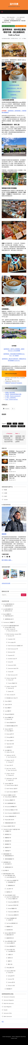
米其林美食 (5, 862)
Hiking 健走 (9, 967)
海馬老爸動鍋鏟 (8, 859)
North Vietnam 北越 (11, 788)
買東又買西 (8, 934)
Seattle (9, 780)
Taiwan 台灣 (8, 729)
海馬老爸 (4, 534)
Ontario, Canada (10, 678)
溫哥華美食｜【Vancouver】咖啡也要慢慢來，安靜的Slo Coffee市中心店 (17, 468)
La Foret (21, 423)
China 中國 (7, 701)
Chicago (10, 762)
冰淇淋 (9, 920)
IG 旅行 (5, 496)
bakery (9, 423)
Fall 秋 (9, 972)
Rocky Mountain (12, 630)
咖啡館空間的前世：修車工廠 (14, 88)
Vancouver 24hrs (8, 1013)
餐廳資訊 (14, 98)
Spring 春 (10, 975)
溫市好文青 (7, 610)
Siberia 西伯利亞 (10, 722)
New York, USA (10, 768)
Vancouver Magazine (9, 1000)
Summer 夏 (10, 982)
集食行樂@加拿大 (7, 873)
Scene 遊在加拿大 (9, 941)
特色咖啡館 (10, 882)
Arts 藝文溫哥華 (7, 609)
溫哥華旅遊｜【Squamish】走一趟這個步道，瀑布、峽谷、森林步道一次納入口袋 (17, 476)
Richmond (10, 652)
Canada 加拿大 (8, 627)
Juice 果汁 (8, 888)
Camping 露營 (9, 943)
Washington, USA (10, 778)
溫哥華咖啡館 (5, 426)
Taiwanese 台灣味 (12, 911)
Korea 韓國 (7, 707)
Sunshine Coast (11, 658)
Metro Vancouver (8, 1016)
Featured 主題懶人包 (8, 795)
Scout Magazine (7, 1006)
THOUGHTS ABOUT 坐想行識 (10, 829)
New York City (11, 770)
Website (7, 383)
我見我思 (7, 834)
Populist (5, 1010)
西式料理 (8, 929)
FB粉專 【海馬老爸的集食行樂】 (13, 394)
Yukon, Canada (10, 694)
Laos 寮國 (7, 711)
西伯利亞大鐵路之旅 (11, 725)
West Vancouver (12, 675)
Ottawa (10, 680)
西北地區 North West (11, 698)
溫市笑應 (14, 4)
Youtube (6, 499)
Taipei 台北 (9, 743)
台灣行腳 (8, 747)
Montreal (10, 688)
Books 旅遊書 (6, 614)
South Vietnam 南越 (11, 791)
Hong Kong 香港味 (12, 902)
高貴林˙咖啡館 (21, 426)
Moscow (8, 719)
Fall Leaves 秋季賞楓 (9, 806)
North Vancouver (12, 648)
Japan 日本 (7, 704)
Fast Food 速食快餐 (10, 923)
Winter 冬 (10, 985)
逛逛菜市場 (8, 938)
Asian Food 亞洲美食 (11, 897)
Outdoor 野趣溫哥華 (9, 816)
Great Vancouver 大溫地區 (14, 645)
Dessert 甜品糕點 (10, 918)
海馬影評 (7, 847)
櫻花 (9, 964)
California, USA (9, 755)
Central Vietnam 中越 (11, 785)
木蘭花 (9, 954)
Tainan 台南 (9, 740)
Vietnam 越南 (8, 783)
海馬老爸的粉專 (6, 583)
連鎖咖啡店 (10, 885)
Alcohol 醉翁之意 (10, 877)
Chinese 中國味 (11, 898)
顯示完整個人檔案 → (7, 560)
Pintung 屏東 (9, 737)
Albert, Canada (10, 629)
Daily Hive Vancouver (9, 1003)
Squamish (10, 655)
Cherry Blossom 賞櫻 (10, 796)
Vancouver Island (12, 668)
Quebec (10, 691)
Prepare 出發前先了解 (8, 826)
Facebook (13, 383)
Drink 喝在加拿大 (9, 875)
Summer (10, 979)
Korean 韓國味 (11, 908)
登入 (3, 1021)
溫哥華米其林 (8, 867)
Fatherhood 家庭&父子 (10, 809)
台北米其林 (7, 864)
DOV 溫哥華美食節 (9, 803)
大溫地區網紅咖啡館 (14, 85)
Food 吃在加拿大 (8, 895)
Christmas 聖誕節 (9, 800)
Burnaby (10, 635)
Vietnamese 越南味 (12, 915)
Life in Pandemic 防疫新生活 (11, 813)
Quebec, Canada (10, 686)
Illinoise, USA (9, 760)
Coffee (14, 423)
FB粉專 (5, 489)
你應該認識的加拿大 (9, 822)
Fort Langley (11, 642)
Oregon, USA (9, 773)
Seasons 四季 (9, 970)
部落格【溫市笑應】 (10, 392)
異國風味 (8, 926)
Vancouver (10, 665)
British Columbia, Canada (8, 26)
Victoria (10, 671)
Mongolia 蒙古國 (8, 714)
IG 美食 (5, 493)
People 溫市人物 (8, 819)
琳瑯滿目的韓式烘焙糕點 (14, 91)
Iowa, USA (8, 765)
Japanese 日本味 (12, 905)
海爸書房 (7, 844)
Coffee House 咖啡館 (21, 26)
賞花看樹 (8, 988)
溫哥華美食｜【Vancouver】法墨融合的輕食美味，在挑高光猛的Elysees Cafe (17, 452)
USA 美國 (7, 750)
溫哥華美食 (13, 426)
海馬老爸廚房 (6, 854)
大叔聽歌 (7, 831)
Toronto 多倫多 (11, 683)
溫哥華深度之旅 (8, 619)
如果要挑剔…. (14, 94)
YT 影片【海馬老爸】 (10, 397)
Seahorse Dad (6, 38)
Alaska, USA (9, 752)
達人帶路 (5, 870)
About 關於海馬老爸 (7, 604)
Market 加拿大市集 (9, 933)
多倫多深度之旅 (8, 615)
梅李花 (9, 957)
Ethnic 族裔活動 (10, 946)
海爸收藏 (7, 841)
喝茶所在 (8, 892)
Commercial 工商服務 (8, 622)
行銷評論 (7, 850)
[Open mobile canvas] (2, 12)
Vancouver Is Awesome (9, 996)
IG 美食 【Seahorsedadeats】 (13, 396)
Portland (10, 775)
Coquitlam (10, 639)
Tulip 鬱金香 (11, 951)
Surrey (9, 662)
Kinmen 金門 (9, 734)
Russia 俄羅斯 (8, 717)
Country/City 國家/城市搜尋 (9, 625)
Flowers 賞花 (9, 949)
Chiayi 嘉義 (9, 730)
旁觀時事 (7, 837)
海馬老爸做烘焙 (8, 855)
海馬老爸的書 (8, 605)
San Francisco (11, 757)
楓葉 (9, 961)
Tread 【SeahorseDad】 (11, 399)
